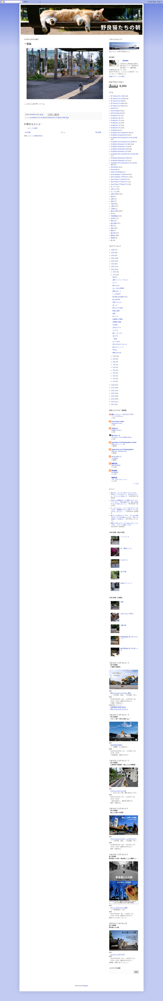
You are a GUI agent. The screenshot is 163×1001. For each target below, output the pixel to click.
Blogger (85, 986)
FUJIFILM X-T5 (115, 128)
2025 (113, 252)
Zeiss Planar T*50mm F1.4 (119, 182)
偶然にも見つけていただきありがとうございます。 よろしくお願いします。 (124, 524)
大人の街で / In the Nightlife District (121, 437)
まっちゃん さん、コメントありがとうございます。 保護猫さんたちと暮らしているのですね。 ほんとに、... (124, 509)
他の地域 (113, 223)
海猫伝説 (114, 477)
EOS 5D (113, 108)
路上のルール (115, 435)
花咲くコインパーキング (120, 280)
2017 (113, 388)
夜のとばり (116, 285)
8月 (114, 362)
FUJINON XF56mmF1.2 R (49, 117)
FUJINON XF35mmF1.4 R (119, 151)
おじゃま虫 (116, 341)
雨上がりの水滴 (118, 308)
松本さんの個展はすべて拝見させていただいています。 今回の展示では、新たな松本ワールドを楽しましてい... (124, 502)
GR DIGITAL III (115, 167)
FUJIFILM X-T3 (35, 117)
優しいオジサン (118, 333)
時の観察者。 (115, 472)
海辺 (112, 196)
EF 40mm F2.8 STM (117, 101)
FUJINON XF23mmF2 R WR (120, 149)
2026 (113, 250)
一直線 (115, 339)
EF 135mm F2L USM (117, 96)
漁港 (112, 201)
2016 (113, 390)
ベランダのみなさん (117, 416)
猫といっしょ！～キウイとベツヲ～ (122, 414)
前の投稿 (98, 132)
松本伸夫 (33, 114)
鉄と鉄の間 (116, 299)
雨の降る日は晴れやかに (120, 297)
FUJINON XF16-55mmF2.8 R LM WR (123, 142)
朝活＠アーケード (126, 583)
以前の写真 (114, 194)
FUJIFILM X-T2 (115, 123)
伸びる (115, 277)
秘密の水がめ (117, 352)
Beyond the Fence (116, 423)
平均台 (115, 350)
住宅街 (113, 218)
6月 (114, 367)
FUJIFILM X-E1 (116, 115)
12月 (114, 272)
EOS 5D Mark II (116, 111)
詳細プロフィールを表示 (117, 76)
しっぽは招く (117, 294)
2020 (113, 266)
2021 (113, 264)
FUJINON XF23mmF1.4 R (119, 146)
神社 (112, 221)
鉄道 (67, 117)
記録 (112, 199)
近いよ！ (115, 305)
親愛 (122, 602)
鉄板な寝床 (116, 311)
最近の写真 (61, 117)
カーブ (115, 283)
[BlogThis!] (51, 114)
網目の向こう (117, 291)
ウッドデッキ (125, 537)
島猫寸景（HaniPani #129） (119, 451)
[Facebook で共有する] (56, 114)
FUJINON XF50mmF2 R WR (120, 158)
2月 (114, 378)
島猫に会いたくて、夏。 (118, 444)
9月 (114, 359)
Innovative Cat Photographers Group (123, 442)
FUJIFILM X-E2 (116, 118)
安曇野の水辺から (116, 430)
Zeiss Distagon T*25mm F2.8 (120, 174)
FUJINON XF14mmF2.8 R (119, 135)
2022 (113, 261)
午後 (112, 204)
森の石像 (123, 571)
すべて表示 (136, 483)
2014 (113, 396)
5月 (114, 370)
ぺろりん (115, 330)
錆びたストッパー (118, 347)
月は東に (115, 325)
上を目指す (114, 458)
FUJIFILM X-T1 (115, 120)
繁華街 (113, 235)
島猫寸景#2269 (115, 465)
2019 (113, 269)
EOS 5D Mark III (116, 113)
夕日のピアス (117, 327)
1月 (114, 381)
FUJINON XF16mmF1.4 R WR (120, 144)
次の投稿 (28, 132)
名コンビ (115, 316)
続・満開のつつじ (126, 548)
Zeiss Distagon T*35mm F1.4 (120, 177)
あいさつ (113, 187)
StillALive (114, 428)
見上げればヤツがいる (120, 344)
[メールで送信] (49, 114)
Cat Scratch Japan (117, 421)
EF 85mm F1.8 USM (117, 106)
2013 (113, 399)
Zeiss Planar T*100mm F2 (119, 179)
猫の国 (113, 233)
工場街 (113, 209)
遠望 (114, 313)
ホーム (63, 132)
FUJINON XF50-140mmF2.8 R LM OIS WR (124, 154)
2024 (113, 255)
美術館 (113, 238)
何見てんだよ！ (118, 302)
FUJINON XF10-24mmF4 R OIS (121, 133)
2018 (113, 385)
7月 (114, 364)
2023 (113, 258)
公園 (112, 206)
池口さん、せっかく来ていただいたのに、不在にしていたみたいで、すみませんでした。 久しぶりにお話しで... (124, 494)
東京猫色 (114, 470)
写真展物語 (114, 216)
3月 (114, 376)
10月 (114, 356)
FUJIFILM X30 (115, 130)
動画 (112, 230)
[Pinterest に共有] (58, 114)
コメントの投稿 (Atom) (35, 136)
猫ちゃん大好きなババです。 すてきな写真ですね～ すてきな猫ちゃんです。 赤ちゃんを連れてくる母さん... (125, 517)
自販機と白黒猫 (118, 319)
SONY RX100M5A (117, 172)
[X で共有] (53, 114)
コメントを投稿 (32, 128)
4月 (114, 373)
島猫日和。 (115, 463)
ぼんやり (115, 336)
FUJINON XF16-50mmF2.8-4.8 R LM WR (124, 137)
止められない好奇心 (127, 613)
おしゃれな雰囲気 (118, 288)
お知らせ (113, 189)
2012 (113, 402)
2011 (113, 404)
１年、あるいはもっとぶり (119, 479)
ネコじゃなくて (116, 456)
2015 (113, 393)
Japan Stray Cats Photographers (122, 449)
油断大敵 (123, 625)
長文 (112, 226)
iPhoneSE (114, 169)
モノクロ (113, 191)
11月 (114, 275)
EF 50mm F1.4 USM (117, 103)
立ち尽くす (124, 560)
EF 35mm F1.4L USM (118, 98)
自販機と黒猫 (117, 322)
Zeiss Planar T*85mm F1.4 (119, 184)
